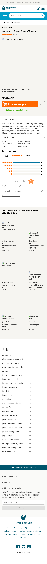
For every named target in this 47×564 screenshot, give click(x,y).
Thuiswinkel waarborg (14, 528)
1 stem (15, 35)
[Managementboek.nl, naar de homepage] (9, 10)
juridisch (5, 391)
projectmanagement (11, 431)
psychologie (7, 435)
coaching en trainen (10, 363)
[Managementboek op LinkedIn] (18, 546)
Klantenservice (9, 477)
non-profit (6, 407)
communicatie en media (12, 367)
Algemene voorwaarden (33, 528)
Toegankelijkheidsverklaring (15, 534)
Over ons (23, 538)
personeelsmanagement (12, 423)
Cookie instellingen (34, 531)
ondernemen (7, 411)
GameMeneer (7, 28)
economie (6, 371)
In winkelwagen (17, 104)
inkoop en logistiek (10, 379)
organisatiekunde (9, 415)
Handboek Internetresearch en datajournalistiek (9, 246)
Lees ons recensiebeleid (11, 196)
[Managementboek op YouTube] (23, 546)
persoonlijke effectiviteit (12, 427)
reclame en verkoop (10, 439)
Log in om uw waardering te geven (14, 186)
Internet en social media (12, 22)
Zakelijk (6, 482)
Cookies (22, 531)
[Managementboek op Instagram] (29, 546)
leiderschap (7, 395)
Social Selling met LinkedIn (9, 286)
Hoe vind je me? (35, 325)
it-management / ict (10, 387)
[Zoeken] (42, 15)
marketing (6, 399)
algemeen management (12, 359)
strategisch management (13, 443)
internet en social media (12, 383)
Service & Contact (34, 534)
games (20, 144)
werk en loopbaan (9, 451)
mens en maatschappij (11, 403)
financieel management (12, 375)
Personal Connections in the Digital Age (36, 246)
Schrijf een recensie (13, 191)
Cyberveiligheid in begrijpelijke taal (36, 286)
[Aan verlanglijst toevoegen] (42, 104)
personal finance (9, 419)
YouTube (27, 144)
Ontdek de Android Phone (9, 326)
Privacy (14, 531)
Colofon (7, 531)
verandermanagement (11, 447)
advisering (6, 355)
